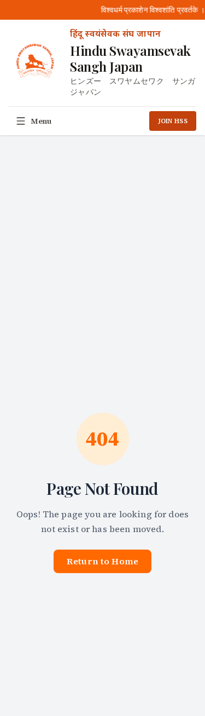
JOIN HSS (173, 121)
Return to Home (102, 561)
